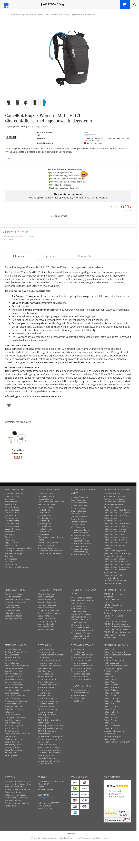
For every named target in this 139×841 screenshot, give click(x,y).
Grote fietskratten (79, 690)
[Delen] (11, 231)
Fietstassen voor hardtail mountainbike (115, 571)
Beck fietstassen (12, 663)
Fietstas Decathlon (112, 693)
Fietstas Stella (44, 512)
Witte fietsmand (45, 671)
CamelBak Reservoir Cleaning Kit (17, 453)
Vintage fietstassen (13, 618)
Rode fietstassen (78, 513)
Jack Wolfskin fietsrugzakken (18, 690)
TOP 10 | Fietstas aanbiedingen (111, 600)
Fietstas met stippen (80, 546)
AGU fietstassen (12, 654)
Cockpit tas (10, 561)
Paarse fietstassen (79, 521)
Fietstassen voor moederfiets (117, 523)
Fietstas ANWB (110, 695)
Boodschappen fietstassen (115, 496)
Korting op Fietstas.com (81, 614)
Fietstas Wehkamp (112, 687)
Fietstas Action (110, 682)
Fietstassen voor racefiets (115, 515)
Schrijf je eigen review (38, 126)
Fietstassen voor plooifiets (115, 539)
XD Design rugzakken (14, 725)
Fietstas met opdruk (80, 554)
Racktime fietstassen (14, 706)
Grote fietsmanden (46, 649)
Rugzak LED (10, 539)
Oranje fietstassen (79, 519)
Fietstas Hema (110, 679)
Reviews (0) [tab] (84, 256)
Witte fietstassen (78, 527)
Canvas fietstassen (46, 596)
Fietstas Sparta (44, 523)
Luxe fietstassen (12, 523)
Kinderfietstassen (46, 499)
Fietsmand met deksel (48, 663)
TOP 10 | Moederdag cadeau (117, 632)
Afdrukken (8, 239)
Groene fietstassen (79, 516)
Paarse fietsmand (46, 763)
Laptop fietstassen (112, 493)
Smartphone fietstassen (114, 501)
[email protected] (46, 797)
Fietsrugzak (10, 534)
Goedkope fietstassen (48, 548)
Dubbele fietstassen (14, 493)
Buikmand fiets (44, 695)
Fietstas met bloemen (81, 543)
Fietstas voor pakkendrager (17, 567)
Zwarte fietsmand (46, 755)
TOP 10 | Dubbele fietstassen (117, 626)
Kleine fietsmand (45, 668)
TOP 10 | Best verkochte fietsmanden (49, 721)
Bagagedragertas (12, 529)
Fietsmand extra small (81, 660)
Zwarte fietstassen (79, 502)
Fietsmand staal (45, 693)
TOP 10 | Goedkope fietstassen (113, 606)
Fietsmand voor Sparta (81, 679)
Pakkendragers (110, 739)
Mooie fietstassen (79, 606)
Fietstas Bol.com (111, 690)
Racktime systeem (13, 739)
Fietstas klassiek (12, 526)
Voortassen (10, 499)
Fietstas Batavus (45, 526)
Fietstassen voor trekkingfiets (117, 512)
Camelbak (14, 272)
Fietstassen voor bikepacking (117, 553)
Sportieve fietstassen (14, 594)
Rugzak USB (10, 537)
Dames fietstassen (46, 493)
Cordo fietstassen (13, 676)
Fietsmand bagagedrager (49, 701)
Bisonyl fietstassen (46, 594)
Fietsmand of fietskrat (48, 744)
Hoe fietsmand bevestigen (50, 736)
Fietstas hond (44, 510)
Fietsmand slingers (46, 652)
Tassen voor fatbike (112, 583)
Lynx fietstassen (12, 693)
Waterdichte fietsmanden (49, 747)
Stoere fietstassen (13, 610)
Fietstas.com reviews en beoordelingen (114, 636)
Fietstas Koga (44, 520)
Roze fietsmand (78, 649)
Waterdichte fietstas (80, 627)
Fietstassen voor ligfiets (114, 558)
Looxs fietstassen (12, 698)
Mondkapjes (109, 733)
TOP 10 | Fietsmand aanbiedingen (47, 732)
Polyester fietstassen (47, 599)
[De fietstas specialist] (52, 4)
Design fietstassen (13, 596)
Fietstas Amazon (111, 728)
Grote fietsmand (45, 673)
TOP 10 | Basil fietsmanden (50, 728)
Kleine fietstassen (79, 608)
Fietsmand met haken (48, 703)
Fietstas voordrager (14, 553)
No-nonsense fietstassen (16, 602)
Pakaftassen (10, 504)
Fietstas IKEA (109, 722)
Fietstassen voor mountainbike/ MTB (113, 519)
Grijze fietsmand (45, 682)
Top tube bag (11, 564)
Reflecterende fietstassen (82, 600)
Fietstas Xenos (110, 714)
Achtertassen (11, 501)
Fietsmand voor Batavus (82, 665)
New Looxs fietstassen (15, 695)
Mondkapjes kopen (112, 736)
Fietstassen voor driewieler (116, 537)
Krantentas (10, 531)
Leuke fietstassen (78, 622)
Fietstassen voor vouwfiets (115, 526)
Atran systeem (11, 755)
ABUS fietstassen (12, 657)
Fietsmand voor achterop (49, 665)
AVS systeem (11, 752)
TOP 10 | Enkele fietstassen (116, 629)
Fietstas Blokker (111, 684)
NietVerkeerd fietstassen (16, 701)
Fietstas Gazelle (45, 518)
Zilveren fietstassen (79, 497)
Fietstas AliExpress (112, 725)
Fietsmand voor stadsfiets (49, 750)
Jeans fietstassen (78, 538)
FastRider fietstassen (14, 687)
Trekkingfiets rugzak (113, 556)
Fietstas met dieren (79, 549)
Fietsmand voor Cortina (81, 671)
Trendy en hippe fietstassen (17, 599)
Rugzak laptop (11, 542)
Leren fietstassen (13, 607)
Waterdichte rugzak (80, 625)
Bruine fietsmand (46, 676)
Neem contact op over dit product (19, 236)
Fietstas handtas (12, 512)
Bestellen (17, 464)
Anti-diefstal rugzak (79, 619)
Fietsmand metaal (46, 687)
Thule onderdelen (46, 629)
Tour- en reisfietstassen (114, 499)
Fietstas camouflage (80, 551)
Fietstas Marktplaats (112, 701)
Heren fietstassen (46, 496)
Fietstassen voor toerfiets (115, 529)
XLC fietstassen (11, 728)
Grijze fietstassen (78, 511)
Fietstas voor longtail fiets (115, 550)
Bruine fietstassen (79, 508)
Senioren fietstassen (47, 504)
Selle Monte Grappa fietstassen (14, 710)
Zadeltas (9, 556)
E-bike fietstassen (78, 611)
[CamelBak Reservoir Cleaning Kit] (18, 438)
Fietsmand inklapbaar (47, 698)
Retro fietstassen (12, 605)
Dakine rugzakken (13, 682)
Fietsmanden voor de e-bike (51, 660)
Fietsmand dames (46, 706)
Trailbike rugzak (111, 671)
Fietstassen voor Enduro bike (117, 567)
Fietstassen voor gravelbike (116, 561)
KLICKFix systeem (13, 744)
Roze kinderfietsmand (81, 657)
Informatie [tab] (19, 256)
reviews (104, 838)
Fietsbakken (76, 701)
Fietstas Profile (110, 717)
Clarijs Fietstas (110, 676)
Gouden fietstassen (79, 532)
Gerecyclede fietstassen (49, 613)
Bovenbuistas (11, 558)
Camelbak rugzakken (14, 671)
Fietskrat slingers (78, 698)
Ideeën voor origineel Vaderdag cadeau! (48, 543)
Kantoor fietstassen (112, 507)
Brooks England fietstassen (17, 665)
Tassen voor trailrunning (115, 580)
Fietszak (107, 673)
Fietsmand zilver (45, 712)
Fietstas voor (11, 515)
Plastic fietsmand (78, 652)
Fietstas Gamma (111, 706)
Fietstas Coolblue (111, 698)
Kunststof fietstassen (47, 605)
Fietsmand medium (47, 679)
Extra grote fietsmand (47, 709)
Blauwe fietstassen (79, 505)
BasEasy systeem (12, 747)
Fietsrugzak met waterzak (16, 550)
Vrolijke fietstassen (13, 615)
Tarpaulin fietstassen (47, 602)
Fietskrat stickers (78, 695)
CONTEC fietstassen (14, 673)
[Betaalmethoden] (75, 782)
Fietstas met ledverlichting (116, 652)
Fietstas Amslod (45, 515)
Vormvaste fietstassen (81, 616)
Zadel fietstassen (12, 510)
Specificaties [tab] (51, 256)
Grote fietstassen (78, 603)
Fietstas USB (109, 649)
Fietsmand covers (79, 663)
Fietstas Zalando (111, 720)
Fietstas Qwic (44, 534)
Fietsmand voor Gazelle (82, 668)
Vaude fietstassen (13, 720)
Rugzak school (11, 545)
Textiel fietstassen (46, 607)
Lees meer (9, 158)
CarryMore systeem (14, 750)
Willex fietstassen (13, 722)
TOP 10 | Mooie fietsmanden (51, 725)
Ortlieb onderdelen (47, 621)
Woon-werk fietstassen (114, 504)
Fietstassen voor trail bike (115, 542)
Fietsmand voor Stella (81, 676)
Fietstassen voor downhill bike (117, 564)
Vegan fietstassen (78, 638)
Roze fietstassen (78, 500)
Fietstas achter (11, 518)
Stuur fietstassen (12, 507)
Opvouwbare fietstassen (82, 630)
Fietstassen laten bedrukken (51, 550)
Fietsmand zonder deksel (49, 684)
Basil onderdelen (45, 626)
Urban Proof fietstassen (15, 717)
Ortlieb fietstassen (13, 649)
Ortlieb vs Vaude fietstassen (17, 652)
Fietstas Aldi (109, 703)
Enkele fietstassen (13, 496)
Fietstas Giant (44, 531)
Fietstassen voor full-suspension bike (113, 576)
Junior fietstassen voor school (51, 501)
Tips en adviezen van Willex (17, 733)
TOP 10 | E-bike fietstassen (116, 624)
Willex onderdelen (46, 618)
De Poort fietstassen (14, 684)
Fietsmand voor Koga (80, 673)
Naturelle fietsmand (47, 758)
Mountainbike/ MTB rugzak (116, 665)
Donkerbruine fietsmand (49, 761)
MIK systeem (11, 736)
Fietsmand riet (44, 690)
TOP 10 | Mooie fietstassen (116, 621)
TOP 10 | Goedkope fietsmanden (47, 716)
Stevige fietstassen (46, 615)
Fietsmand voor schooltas (49, 752)
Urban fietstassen (13, 613)
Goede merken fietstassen (50, 553)
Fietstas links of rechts (81, 633)
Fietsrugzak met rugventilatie (18, 548)
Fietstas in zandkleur (80, 530)
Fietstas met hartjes (80, 540)
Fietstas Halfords (111, 712)
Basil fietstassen (12, 660)
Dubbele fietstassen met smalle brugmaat (115, 661)
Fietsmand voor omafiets (82, 654)
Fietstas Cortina (45, 529)
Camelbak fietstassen (14, 668)
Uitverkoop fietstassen (114, 731)
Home (5, 14)
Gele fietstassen (78, 524)
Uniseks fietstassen (46, 507)
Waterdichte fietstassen (81, 597)
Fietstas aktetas (12, 520)
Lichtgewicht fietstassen (48, 610)
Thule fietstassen (12, 714)
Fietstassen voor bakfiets (115, 531)
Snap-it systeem (12, 741)
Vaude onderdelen (46, 624)
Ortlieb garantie (12, 731)
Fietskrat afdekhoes (80, 692)
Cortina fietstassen (13, 679)
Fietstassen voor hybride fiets (117, 510)
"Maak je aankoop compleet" (117, 741)
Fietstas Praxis (110, 709)
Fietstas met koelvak (80, 636)
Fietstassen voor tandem (115, 534)
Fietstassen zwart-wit (80, 535)
